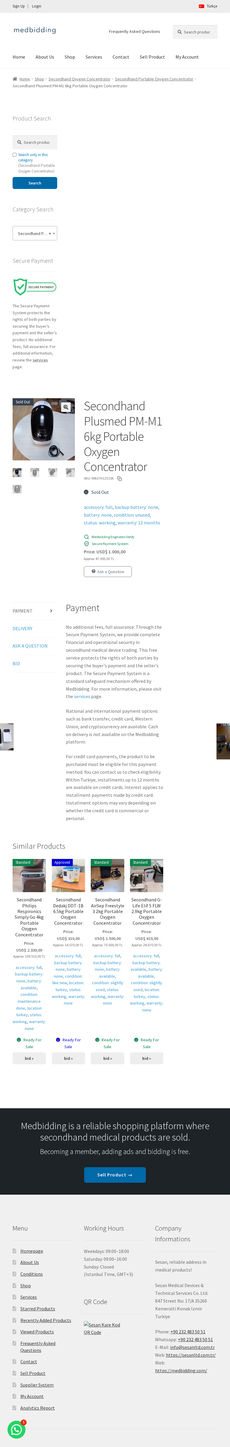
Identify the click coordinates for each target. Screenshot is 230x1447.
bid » (29, 1058)
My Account (187, 57)
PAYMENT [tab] (23, 611)
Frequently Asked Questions (134, 31)
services (82, 696)
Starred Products (37, 1309)
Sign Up (19, 6)
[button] (66, 407)
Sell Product (152, 57)
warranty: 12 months (139, 523)
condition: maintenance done (28, 1001)
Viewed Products (37, 1332)
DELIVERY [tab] (22, 628)
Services (94, 57)
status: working (100, 523)
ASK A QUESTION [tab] (30, 646)
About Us (45, 57)
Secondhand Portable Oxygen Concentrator (154, 79)
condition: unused (132, 515)
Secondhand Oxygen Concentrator (80, 79)
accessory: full (98, 507)
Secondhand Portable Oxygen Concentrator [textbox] (36, 233)
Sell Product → (115, 1175)
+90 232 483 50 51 (195, 1339)
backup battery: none (136, 507)
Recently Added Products (45, 1320)
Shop (70, 57)
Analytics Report (37, 1408)
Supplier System (37, 1385)
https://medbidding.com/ (181, 1370)
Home (19, 57)
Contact (121, 57)
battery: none (98, 515)
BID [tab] (16, 663)
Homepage (31, 1251)
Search (34, 183)
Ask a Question (110, 571)
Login (36, 6)
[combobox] (35, 233)
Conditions (31, 1274)
